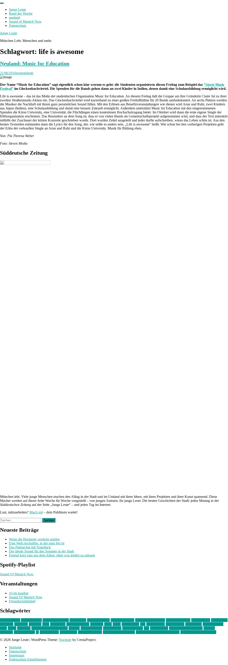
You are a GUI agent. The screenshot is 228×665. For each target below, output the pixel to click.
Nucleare (65, 640)
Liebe (117, 624)
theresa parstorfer (90, 632)
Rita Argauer (159, 628)
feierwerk (6, 624)
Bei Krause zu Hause (150, 620)
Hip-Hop (35, 624)
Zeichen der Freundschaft (198, 632)
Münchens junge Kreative (49, 628)
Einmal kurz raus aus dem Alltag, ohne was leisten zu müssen (52, 555)
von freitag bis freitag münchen (157, 632)
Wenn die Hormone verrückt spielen (34, 539)
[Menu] (2, 3)
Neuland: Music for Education (34, 63)
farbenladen (219, 620)
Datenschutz (17, 25)
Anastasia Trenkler (56, 620)
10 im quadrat (18, 593)
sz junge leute (49, 632)
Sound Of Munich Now (17, 574)
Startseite (15, 647)
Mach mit (36, 512)
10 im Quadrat (10, 620)
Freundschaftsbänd (22, 601)
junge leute (57, 624)
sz (37, 632)
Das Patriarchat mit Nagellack (30, 547)
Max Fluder (193, 624)
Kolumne (96, 624)
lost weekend (155, 624)
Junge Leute (17, 9)
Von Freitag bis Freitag (119, 632)
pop (146, 628)
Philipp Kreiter (132, 628)
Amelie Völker (31, 620)
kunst (108, 624)
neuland (14, 17)
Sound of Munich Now (25, 21)
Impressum (16, 655)
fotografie (21, 624)
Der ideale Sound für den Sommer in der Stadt (41, 551)
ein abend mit (200, 620)
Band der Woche (21, 13)
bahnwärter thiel (98, 620)
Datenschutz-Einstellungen (28, 659)
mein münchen (213, 624)
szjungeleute (24, 73)
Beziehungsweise (178, 620)
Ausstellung (77, 620)
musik (12, 628)
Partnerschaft (112, 628)
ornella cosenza (91, 628)
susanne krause (24, 632)
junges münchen (77, 624)
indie (45, 624)
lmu (142, 624)
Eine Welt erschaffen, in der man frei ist (36, 543)
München (24, 628)
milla (3, 628)
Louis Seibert (175, 624)
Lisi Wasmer (130, 624)
